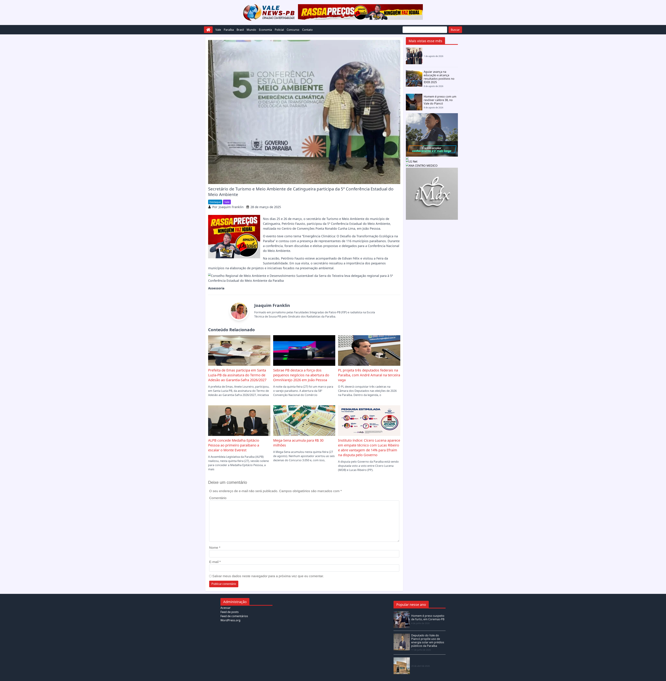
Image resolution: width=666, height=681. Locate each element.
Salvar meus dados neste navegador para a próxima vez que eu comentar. (268, 576)
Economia (265, 30)
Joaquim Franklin (231, 207)
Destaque (215, 202)
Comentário (218, 498)
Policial (279, 30)
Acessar (225, 608)
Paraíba (229, 30)
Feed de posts (229, 612)
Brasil (240, 30)
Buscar (455, 30)
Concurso (293, 30)
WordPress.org (230, 620)
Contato (307, 30)
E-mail (215, 562)
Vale (218, 30)
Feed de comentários (234, 616)
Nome (214, 547)
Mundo (251, 30)
